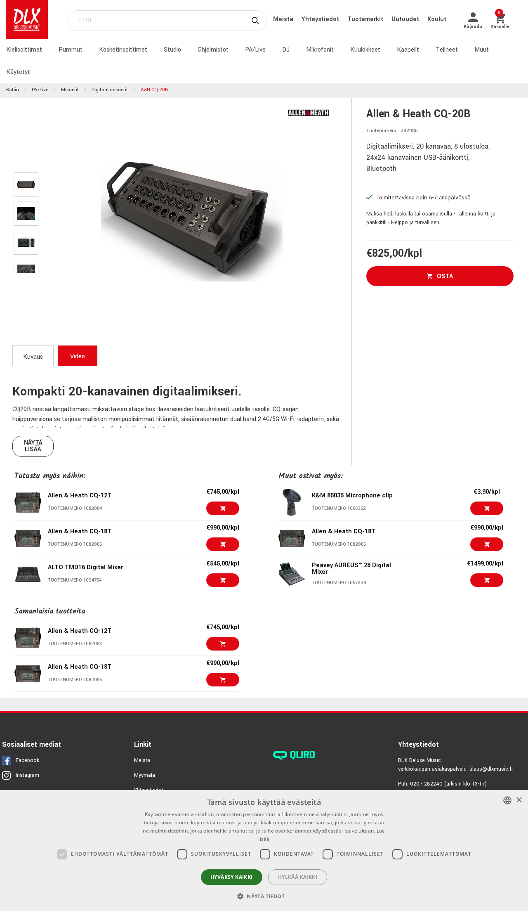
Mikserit (70, 89)
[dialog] (264, 850)
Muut (481, 49)
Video (77, 356)
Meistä (284, 19)
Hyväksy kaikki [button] (231, 876)
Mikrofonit (320, 49)
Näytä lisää (33, 446)
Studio (172, 49)
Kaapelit (408, 49)
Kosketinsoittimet (123, 49)
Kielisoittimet (24, 49)
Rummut (70, 49)
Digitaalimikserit (110, 89)
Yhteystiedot (321, 19)
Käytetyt (18, 72)
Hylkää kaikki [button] (297, 876)
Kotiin (12, 89)
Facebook (27, 760)
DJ (286, 49)
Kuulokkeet (365, 49)
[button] (264, 896)
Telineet (447, 49)
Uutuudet (406, 19)
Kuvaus (33, 357)
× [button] (519, 800)
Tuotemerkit (366, 19)
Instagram (27, 775)
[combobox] (507, 800)
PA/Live (255, 49)
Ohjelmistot (213, 49)
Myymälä (144, 775)
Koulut (436, 19)
